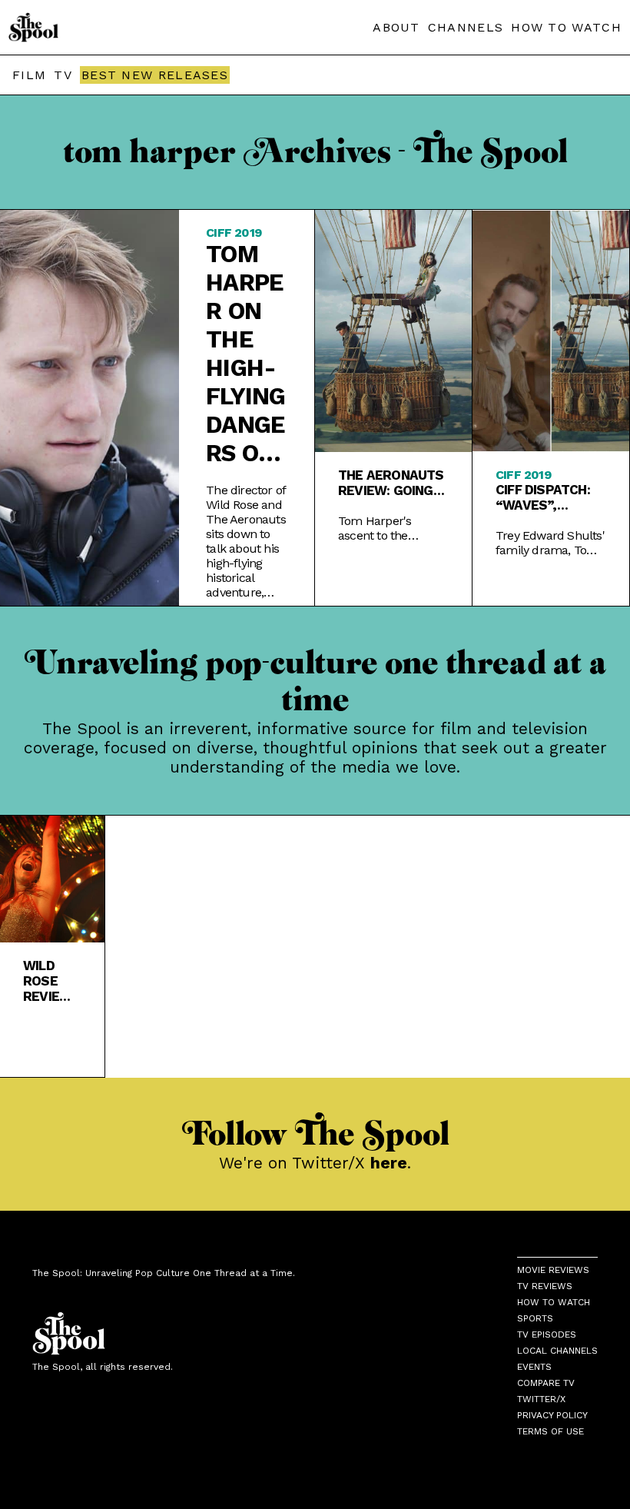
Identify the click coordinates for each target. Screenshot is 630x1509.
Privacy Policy (552, 1415)
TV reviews (544, 1286)
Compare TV (546, 1383)
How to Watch (553, 1302)
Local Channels (557, 1350)
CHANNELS (465, 27)
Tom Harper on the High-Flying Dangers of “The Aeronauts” (245, 353)
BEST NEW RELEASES (154, 75)
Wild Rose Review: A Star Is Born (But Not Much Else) (49, 981)
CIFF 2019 (233, 232)
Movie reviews (553, 1270)
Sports (535, 1318)
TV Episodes (546, 1334)
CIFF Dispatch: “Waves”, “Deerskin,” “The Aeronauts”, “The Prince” (543, 497)
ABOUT (396, 27)
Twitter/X (541, 1399)
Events (534, 1366)
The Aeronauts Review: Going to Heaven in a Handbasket (391, 482)
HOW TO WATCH (566, 27)
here (388, 1162)
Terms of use (550, 1431)
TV (63, 75)
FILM (29, 75)
